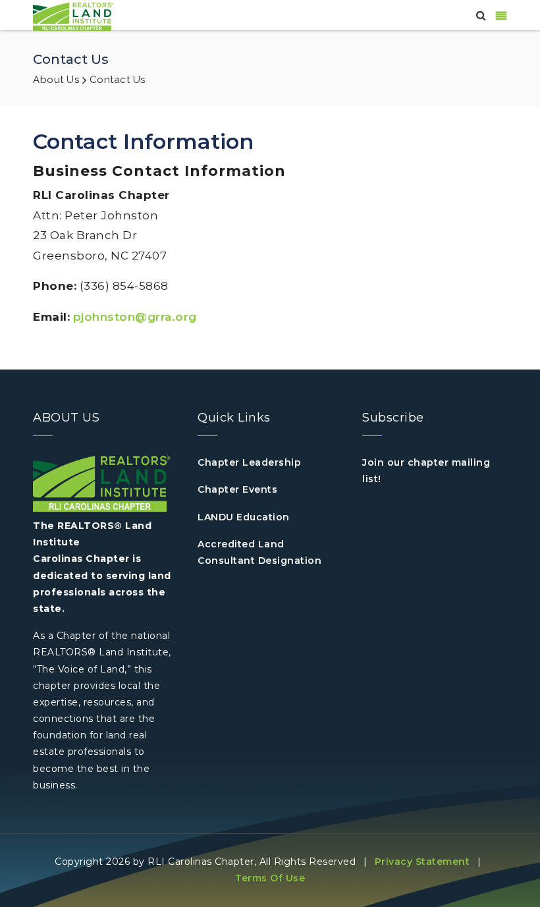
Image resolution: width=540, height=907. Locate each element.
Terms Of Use (270, 878)
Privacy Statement (422, 861)
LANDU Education (244, 517)
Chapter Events (237, 489)
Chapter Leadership (249, 462)
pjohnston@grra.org (135, 316)
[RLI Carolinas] (75, 15)
